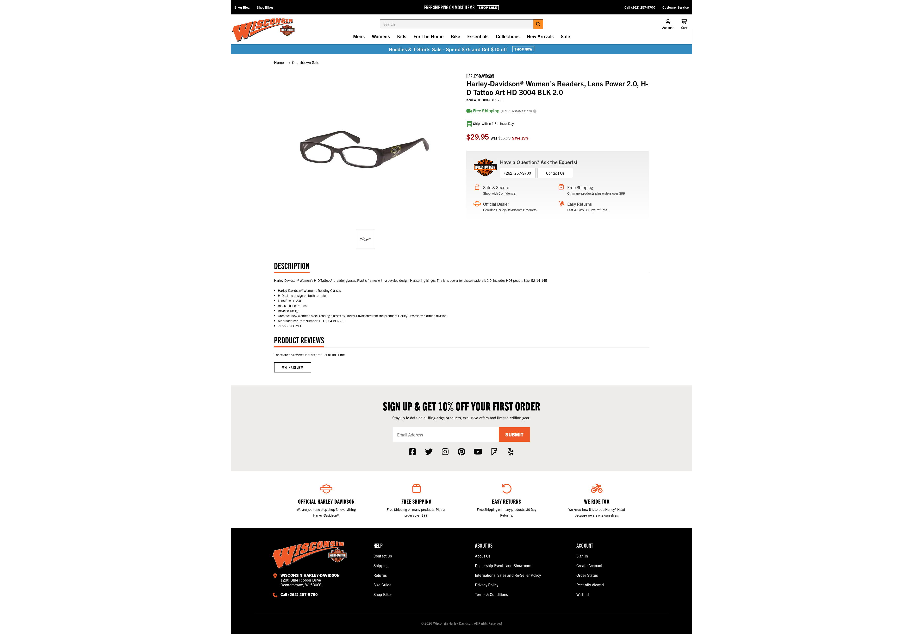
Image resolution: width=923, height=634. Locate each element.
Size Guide (383, 584)
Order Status (587, 575)
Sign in (582, 555)
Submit (514, 434)
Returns (380, 575)
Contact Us (555, 173)
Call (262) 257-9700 (639, 7)
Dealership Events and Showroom (503, 565)
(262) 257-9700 (517, 173)
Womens (381, 36)
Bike (455, 36)
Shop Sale (488, 7)
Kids (401, 36)
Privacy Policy (486, 584)
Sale (565, 36)
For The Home (428, 36)
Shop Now (523, 49)
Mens (359, 36)
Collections (508, 36)
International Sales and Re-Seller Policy (508, 575)
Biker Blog (241, 7)
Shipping (381, 565)
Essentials (478, 36)
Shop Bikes (265, 7)
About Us (482, 555)
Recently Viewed (590, 584)
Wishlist (582, 594)
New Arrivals (540, 36)
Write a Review (292, 367)
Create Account (589, 565)
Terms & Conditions (491, 594)
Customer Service (675, 7)
